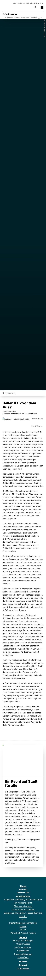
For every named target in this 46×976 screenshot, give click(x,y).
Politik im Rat (11, 393)
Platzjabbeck (23, 950)
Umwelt (23, 926)
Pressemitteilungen (23, 954)
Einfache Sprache (23, 947)
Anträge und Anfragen (23, 940)
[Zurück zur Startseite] (3, 393)
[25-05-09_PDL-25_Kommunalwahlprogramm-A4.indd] (23, 760)
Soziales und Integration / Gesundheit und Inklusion (23, 914)
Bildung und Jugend (23, 906)
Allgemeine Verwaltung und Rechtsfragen (23, 18)
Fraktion (23, 889)
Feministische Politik (23, 903)
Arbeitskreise (10, 14)
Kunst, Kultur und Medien (23, 909)
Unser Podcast (23, 944)
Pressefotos (23, 957)
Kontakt (23, 965)
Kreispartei (23, 968)
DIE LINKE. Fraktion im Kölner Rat (28, 3)
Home (23, 886)
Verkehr (23, 929)
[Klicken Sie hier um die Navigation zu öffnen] (42, 7)
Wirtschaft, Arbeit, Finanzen (23, 933)
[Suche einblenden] (35, 7)
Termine (23, 961)
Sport (23, 919)
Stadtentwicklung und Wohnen (23, 923)
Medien (23, 937)
